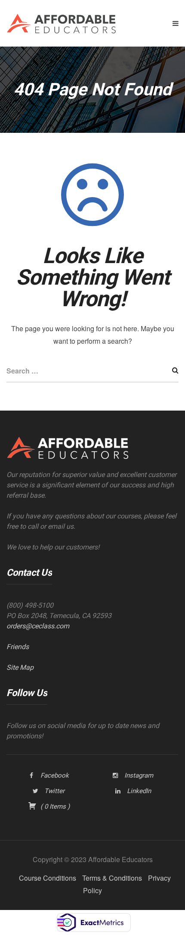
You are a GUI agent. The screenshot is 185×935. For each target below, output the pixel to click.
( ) (54, 806)
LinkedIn (139, 791)
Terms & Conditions (112, 878)
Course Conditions (47, 878)
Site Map (20, 667)
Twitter (54, 791)
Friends (17, 647)
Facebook (54, 775)
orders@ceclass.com (37, 626)
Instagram (138, 775)
